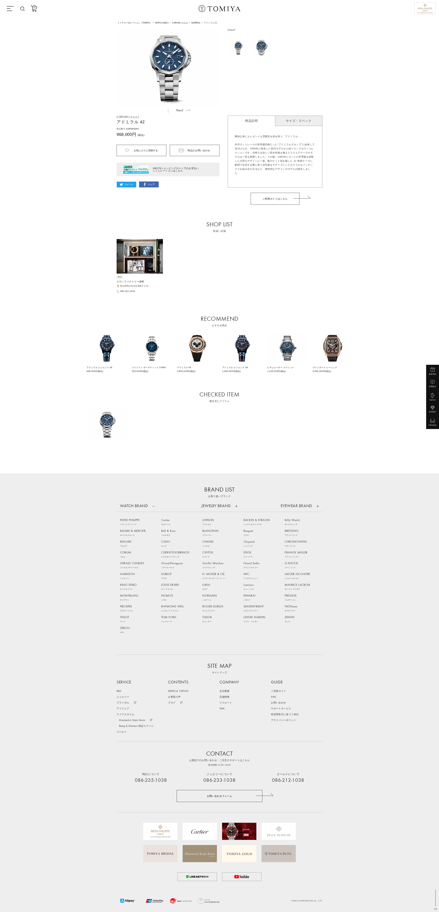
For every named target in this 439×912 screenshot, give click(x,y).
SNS (222, 708)
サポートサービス (281, 708)
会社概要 (225, 691)
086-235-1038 (151, 780)
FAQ (273, 697)
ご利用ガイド (278, 691)
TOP (435, 909)
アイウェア (123, 708)
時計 (119, 691)
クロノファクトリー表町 (130, 281)
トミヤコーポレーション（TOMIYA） (134, 23)
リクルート (226, 702)
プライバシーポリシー (283, 720)
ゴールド (122, 732)
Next (183, 110)
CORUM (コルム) (180, 23)
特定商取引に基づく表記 (285, 714)
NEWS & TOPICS (178, 691)
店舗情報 (225, 697)
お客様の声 (174, 697)
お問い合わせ (278, 702)
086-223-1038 (127, 291)
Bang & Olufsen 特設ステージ (136, 726)
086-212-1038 (288, 780)
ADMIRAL (195, 23)
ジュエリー (123, 697)
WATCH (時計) (162, 23)
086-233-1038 (219, 780)
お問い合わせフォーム (219, 796)
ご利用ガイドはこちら (275, 198)
